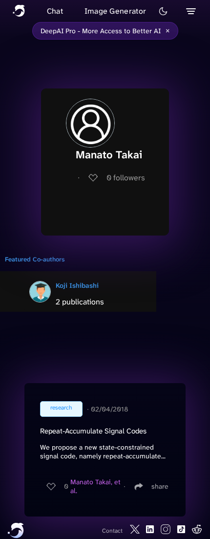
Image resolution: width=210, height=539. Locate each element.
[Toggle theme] (163, 11)
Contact (112, 531)
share (159, 486)
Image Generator (115, 11)
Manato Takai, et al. (95, 486)
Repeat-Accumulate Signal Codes (93, 431)
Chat (55, 11)
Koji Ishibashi (77, 285)
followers (125, 177)
